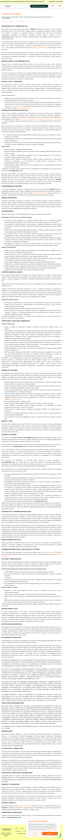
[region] (43, 828)
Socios (22, 828)
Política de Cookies (52, 829)
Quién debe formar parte (23, 833)
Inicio (16, 828)
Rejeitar (35, 833)
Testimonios (18, 831)
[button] (52, 6)
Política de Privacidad (40, 47)
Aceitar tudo (50, 833)
